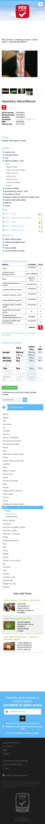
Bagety (6, 418)
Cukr (4, 421)
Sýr (4, 564)
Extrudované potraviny (12, 441)
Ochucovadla (8, 494)
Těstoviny (7, 567)
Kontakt (5, 754)
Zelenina (6, 587)
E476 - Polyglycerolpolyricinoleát (18, 218)
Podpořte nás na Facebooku (16, 775)
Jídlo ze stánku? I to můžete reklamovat (21, 600)
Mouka (5, 477)
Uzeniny (6, 574)
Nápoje (6, 487)
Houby (5, 447)
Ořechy (6, 497)
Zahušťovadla (8, 580)
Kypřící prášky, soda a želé (13, 461)
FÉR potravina (7, 40)
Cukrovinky (7, 424)
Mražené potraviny (10, 481)
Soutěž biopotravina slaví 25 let (17, 619)
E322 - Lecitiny (10, 214)
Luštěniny (6, 464)
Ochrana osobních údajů (12, 764)
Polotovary (7, 524)
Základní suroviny (9, 584)
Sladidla (6, 554)
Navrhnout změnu (9, 387)
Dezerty (6, 434)
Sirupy (5, 550)
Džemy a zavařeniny (11, 437)
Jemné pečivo (10, 514)
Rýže (5, 547)
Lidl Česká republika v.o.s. (25, 119)
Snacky (5, 557)
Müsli (4, 484)
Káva (5, 451)
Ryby (5, 544)
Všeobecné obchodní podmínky (15, 761)
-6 (4, 108)
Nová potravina (16, 407)
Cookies (5, 768)
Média (4, 750)
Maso (5, 467)
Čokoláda (6, 431)
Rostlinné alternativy (11, 541)
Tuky (5, 570)
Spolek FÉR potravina (11, 743)
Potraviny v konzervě (11, 534)
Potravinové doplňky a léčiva (14, 527)
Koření (5, 457)
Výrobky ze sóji (9, 577)
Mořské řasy (8, 474)
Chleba (7, 511)
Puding (5, 537)
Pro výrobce (7, 746)
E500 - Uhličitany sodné (14, 226)
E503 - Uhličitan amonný (14, 230)
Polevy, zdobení (9, 520)
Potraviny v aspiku (10, 530)
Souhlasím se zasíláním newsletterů (23, 723)
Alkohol (5, 414)
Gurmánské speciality (11, 444)
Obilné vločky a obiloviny (12, 491)
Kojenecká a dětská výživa (13, 454)
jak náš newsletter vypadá (27, 733)
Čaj (4, 427)
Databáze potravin (22, 40)
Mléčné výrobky (9, 471)
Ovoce (5, 501)
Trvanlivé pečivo (11, 517)
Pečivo (5, 507)
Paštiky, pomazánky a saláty (13, 504)
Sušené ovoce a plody (12, 560)
